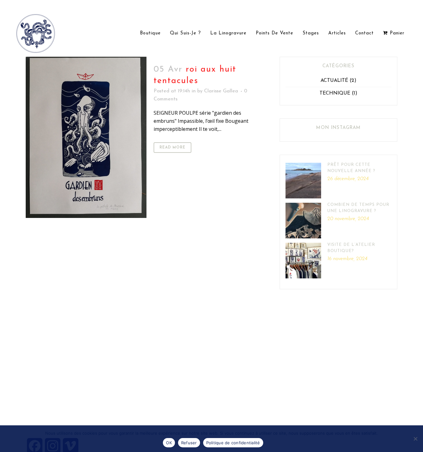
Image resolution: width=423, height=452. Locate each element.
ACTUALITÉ (334, 80)
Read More (172, 147)
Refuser (189, 442)
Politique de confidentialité (233, 442)
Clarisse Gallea (221, 91)
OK (169, 442)
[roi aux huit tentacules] (86, 137)
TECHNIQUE (335, 93)
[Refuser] (415, 439)
